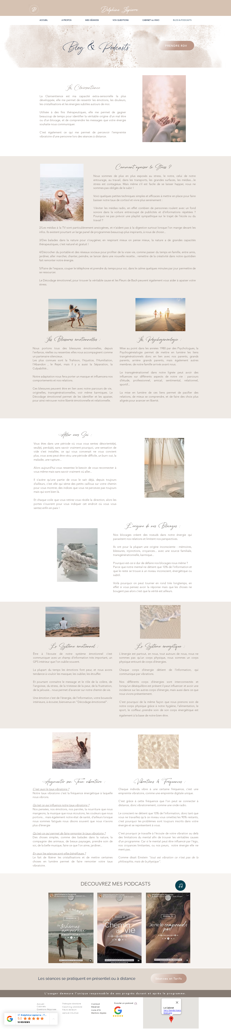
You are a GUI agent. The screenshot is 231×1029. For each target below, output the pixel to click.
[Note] (180, 885)
